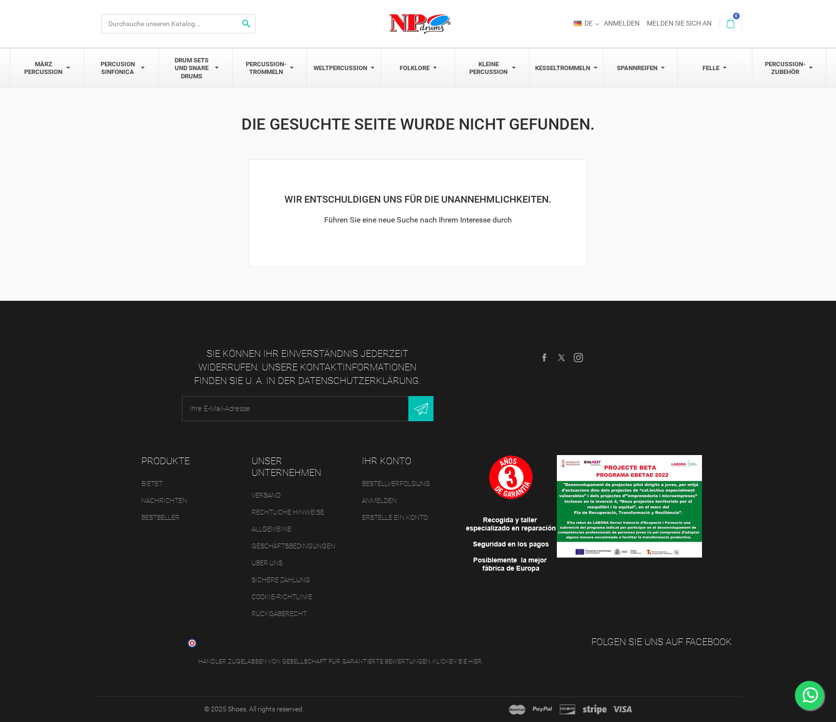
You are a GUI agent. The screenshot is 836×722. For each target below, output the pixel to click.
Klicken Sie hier (457, 661)
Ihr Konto (386, 461)
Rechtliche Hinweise (288, 512)
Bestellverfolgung (396, 483)
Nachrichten (164, 500)
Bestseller (160, 517)
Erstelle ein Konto (395, 517)
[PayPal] (542, 709)
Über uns (267, 563)
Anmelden (379, 500)
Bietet (152, 483)
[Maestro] (517, 709)
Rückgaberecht (279, 614)
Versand (266, 495)
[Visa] (622, 709)
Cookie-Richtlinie (282, 597)
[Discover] (567, 709)
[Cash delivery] (595, 709)
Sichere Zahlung (281, 580)
